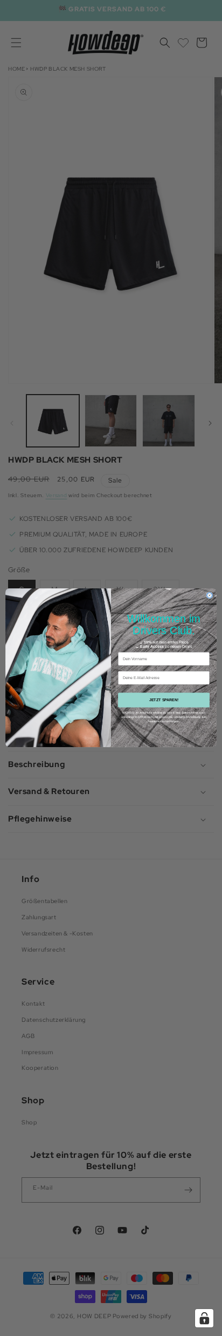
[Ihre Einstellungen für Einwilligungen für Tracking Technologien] (204, 1318)
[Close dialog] (209, 595)
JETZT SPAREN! (164, 700)
